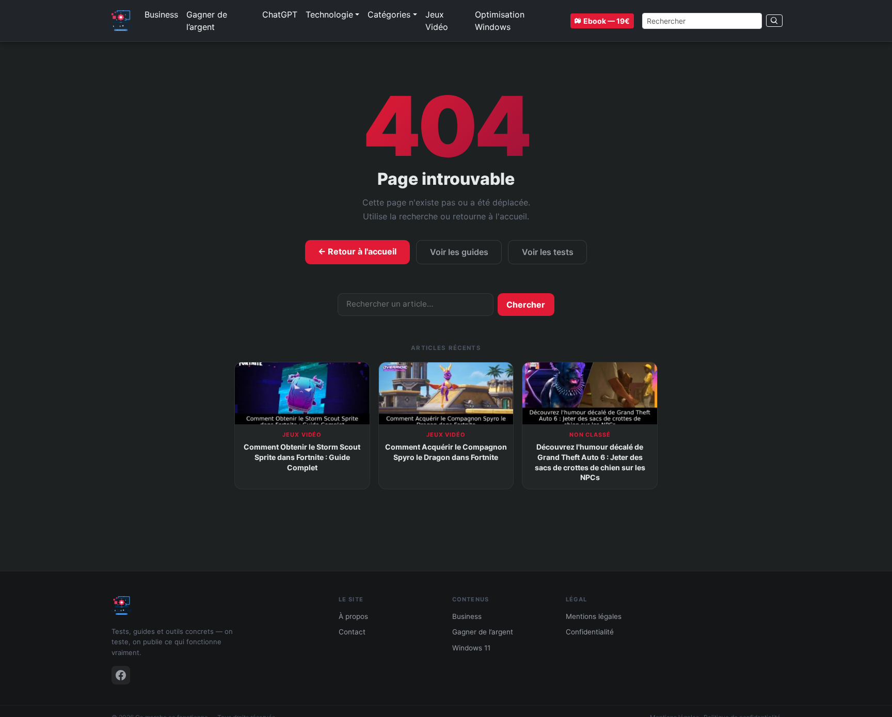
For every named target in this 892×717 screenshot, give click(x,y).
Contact (352, 632)
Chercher (525, 304)
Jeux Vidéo (436, 20)
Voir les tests (548, 252)
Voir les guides (459, 252)
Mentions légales (594, 616)
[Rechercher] (774, 20)
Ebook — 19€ (606, 21)
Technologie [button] (329, 14)
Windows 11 (471, 648)
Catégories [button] (389, 14)
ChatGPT (279, 14)
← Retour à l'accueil (357, 251)
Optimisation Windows (499, 20)
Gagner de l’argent (206, 20)
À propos (353, 616)
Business (161, 14)
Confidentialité (590, 632)
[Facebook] (121, 675)
